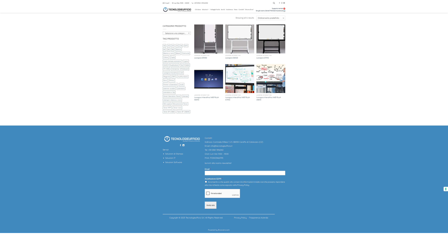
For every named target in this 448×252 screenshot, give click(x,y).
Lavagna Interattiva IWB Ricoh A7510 (237, 98)
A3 (169, 46)
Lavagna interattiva (170, 73)
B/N (186, 46)
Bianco (178, 49)
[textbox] (176, 33)
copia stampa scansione (172, 61)
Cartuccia (185, 53)
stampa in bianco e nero (172, 100)
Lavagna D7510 (262, 58)
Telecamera (177, 104)
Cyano (185, 61)
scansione (181, 88)
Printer (171, 80)
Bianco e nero (168, 53)
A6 (181, 46)
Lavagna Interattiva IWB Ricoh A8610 (268, 98)
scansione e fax (169, 92)
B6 (173, 49)
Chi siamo (198, 9)
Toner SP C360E (169, 112)
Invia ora (211, 205)
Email (208, 169)
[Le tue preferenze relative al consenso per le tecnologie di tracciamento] (446, 189)
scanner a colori (169, 88)
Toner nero (177, 108)
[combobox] (177, 33)
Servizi (223, 9)
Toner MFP (167, 108)
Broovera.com (224, 230)
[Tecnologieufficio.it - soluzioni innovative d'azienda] (177, 9)
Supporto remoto (277, 8)
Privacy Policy (243, 185)
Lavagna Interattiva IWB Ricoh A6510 (206, 98)
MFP (173, 77)
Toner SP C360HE (183, 112)
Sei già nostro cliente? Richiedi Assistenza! (269, 11)
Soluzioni (205, 9)
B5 (169, 49)
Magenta (166, 77)
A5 (177, 46)
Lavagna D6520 (231, 58)
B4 (164, 49)
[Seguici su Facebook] (279, 3)
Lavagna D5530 (200, 58)
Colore (165, 57)
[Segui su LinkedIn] (284, 3)
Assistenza (229, 9)
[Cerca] (274, 3)
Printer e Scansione (170, 84)
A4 (173, 46)
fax (182, 65)
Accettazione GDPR (213, 179)
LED (181, 73)
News (235, 9)
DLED (165, 65)
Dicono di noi (249, 9)
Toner (185, 104)
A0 (164, 46)
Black (178, 53)
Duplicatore (174, 65)
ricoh (182, 84)
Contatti (241, 9)
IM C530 (166, 69)
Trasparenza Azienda (258, 217)
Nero (165, 80)
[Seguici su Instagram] (281, 3)
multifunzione (183, 77)
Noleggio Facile (215, 9)
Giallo (187, 65)
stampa (185, 96)
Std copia (166, 104)
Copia (173, 57)
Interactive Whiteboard (180, 69)
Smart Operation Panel (171, 96)
